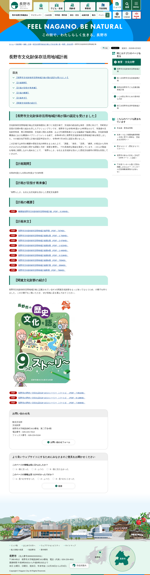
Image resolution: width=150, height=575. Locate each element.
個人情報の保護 (17, 550)
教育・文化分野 (67, 44)
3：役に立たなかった (59, 469)
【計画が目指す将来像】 (26, 88)
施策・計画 (27, 44)
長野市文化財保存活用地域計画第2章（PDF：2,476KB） (43, 241)
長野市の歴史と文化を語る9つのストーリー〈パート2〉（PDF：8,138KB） (51, 398)
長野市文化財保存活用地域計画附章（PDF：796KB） (42, 270)
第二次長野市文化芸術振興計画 (128, 79)
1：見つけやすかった (25, 479)
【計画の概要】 (22, 93)
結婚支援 (85, 15)
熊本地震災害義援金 (20, 15)
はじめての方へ (29, 545)
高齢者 (72, 8)
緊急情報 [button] (136, 16)
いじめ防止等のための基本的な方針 (128, 98)
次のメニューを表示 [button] (107, 15)
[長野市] (20, 5)
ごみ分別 (48, 15)
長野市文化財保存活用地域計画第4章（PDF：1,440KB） (43, 250)
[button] (127, 5)
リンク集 (14, 545)
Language (127, 17)
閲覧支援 (117, 17)
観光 (94, 15)
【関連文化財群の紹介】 (26, 103)
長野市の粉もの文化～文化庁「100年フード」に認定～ (128, 156)
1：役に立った (22, 469)
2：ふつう (39, 469)
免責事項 (31, 550)
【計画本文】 (21, 98)
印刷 (106, 48)
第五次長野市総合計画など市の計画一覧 (47, 44)
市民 (41, 8)
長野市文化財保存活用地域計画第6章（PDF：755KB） (42, 260)
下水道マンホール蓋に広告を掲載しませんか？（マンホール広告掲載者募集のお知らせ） (128, 168)
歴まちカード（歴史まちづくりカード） (128, 147)
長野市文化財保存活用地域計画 (128, 70)
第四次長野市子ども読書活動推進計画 (128, 88)
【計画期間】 (21, 83)
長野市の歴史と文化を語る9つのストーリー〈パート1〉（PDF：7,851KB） (51, 393)
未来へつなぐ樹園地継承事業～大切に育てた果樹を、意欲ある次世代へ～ (128, 137)
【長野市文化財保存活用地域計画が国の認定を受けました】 (42, 78)
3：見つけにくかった (65, 479)
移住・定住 (74, 15)
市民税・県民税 (61, 15)
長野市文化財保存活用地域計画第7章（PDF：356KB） (42, 265)
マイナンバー (36, 15)
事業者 (88, 8)
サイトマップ (70, 545)
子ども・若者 (57, 8)
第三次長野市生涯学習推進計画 (128, 107)
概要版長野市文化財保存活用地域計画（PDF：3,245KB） (43, 211)
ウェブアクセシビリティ (50, 545)
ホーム (11, 44)
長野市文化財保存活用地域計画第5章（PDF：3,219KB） (43, 255)
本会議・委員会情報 (125, 128)
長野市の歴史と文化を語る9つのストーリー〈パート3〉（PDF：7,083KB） (51, 403)
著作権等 (44, 550)
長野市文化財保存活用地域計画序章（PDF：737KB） (42, 231)
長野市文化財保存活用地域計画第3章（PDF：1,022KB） (43, 245)
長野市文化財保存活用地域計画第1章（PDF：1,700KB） (43, 236)
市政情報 (103, 8)
